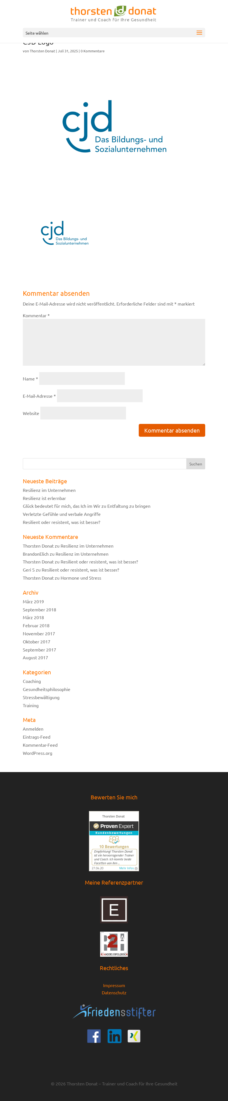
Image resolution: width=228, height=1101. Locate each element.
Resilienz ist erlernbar (44, 498)
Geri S (29, 569)
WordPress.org (37, 753)
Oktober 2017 (36, 641)
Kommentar (36, 315)
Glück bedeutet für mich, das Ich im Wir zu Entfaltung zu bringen (86, 506)
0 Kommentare (93, 50)
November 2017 (39, 633)
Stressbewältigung (41, 697)
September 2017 (39, 649)
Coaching (32, 681)
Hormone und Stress (81, 577)
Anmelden (33, 728)
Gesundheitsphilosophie (46, 689)
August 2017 (35, 657)
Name (30, 378)
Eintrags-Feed (36, 736)
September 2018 (39, 609)
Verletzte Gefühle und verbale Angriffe (62, 514)
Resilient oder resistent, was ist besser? (61, 522)
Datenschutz (114, 992)
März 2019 (33, 601)
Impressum (114, 985)
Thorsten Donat (42, 50)
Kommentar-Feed (40, 745)
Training (31, 705)
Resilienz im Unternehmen (49, 490)
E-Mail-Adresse (39, 396)
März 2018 (33, 617)
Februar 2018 (36, 625)
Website (31, 413)
